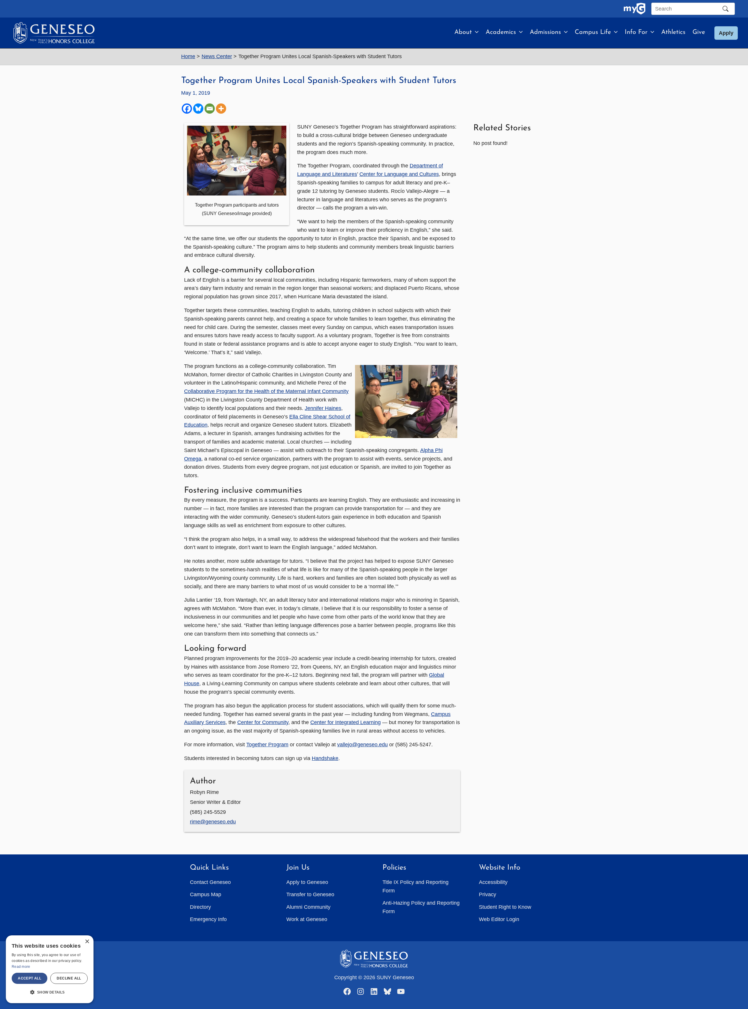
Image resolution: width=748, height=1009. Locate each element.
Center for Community (262, 722)
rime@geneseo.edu (213, 822)
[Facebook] (187, 108)
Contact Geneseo (210, 882)
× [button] (87, 941)
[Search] (725, 8)
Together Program (267, 744)
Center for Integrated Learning (345, 722)
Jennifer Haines (323, 408)
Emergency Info (208, 919)
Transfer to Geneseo (310, 894)
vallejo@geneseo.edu (362, 744)
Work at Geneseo (306, 919)
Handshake (325, 758)
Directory (200, 907)
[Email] (210, 108)
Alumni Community (308, 907)
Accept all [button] (29, 978)
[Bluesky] (198, 108)
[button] (475, 32)
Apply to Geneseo (307, 882)
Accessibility (493, 882)
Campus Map (205, 894)
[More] (221, 108)
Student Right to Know (505, 907)
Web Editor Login (499, 919)
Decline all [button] (69, 978)
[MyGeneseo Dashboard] (634, 8)
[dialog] (50, 969)
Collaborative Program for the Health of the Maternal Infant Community (266, 391)
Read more (21, 967)
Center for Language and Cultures (399, 174)
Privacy (487, 894)
